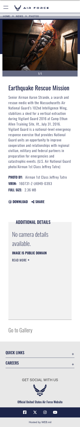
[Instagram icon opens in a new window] (45, 412)
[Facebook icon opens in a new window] (25, 412)
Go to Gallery (20, 330)
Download (20, 201)
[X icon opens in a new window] (35, 412)
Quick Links (15, 352)
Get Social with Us (40, 380)
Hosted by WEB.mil (40, 422)
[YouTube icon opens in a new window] (55, 412)
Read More (20, 260)
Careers (12, 363)
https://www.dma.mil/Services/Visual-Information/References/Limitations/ (34, 307)
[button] (6, 8)
